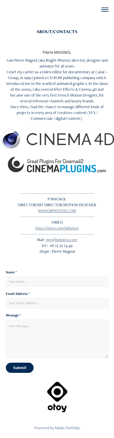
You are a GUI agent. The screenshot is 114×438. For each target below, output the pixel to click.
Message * (13, 315)
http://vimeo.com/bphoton (57, 228)
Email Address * (18, 293)
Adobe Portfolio (67, 427)
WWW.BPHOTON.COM (57, 210)
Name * (11, 272)
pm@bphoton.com (61, 239)
